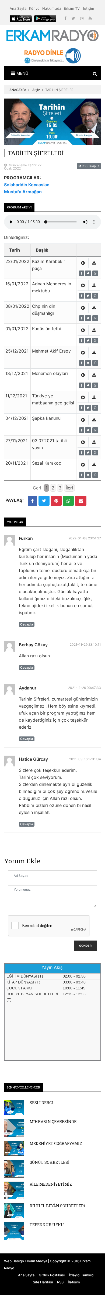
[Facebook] (66, 18)
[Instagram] (82, 18)
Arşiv (36, 90)
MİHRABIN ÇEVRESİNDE (53, 1121)
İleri (69, 488)
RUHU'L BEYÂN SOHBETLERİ (57, 1205)
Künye (34, 8)
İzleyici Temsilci (81, 1275)
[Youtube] (90, 18)
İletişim (88, 8)
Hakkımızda (51, 8)
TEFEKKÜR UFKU (47, 1224)
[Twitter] (74, 18)
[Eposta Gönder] (80, 501)
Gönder (85, 946)
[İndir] (94, 263)
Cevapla (26, 624)
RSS (60, 1282)
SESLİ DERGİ (41, 1102)
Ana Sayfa (18, 8)
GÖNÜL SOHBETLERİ (49, 1162)
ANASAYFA (17, 90)
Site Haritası (43, 1282)
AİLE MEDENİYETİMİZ (51, 1184)
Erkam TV (72, 8)
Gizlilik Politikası (52, 1275)
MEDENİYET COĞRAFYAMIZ (56, 1143)
